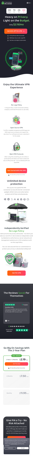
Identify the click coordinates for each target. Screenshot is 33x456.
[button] (9, 326)
